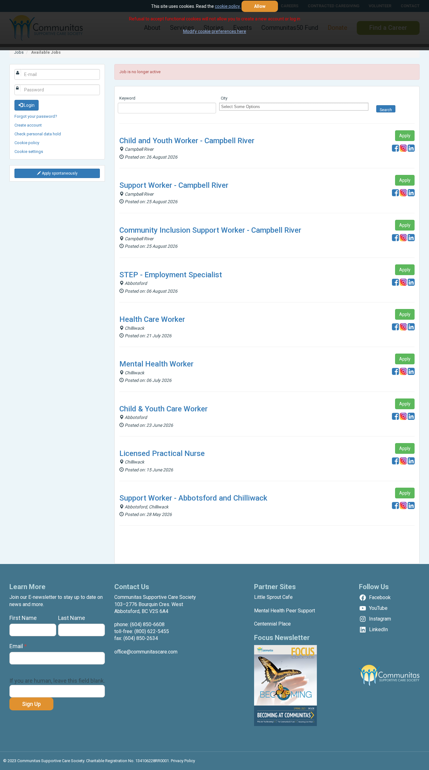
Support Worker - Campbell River (173, 185)
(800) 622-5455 (151, 631)
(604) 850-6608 (147, 624)
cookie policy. (228, 6)
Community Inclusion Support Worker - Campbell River (210, 230)
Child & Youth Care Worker (163, 408)
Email (18, 646)
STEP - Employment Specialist (170, 274)
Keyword (127, 98)
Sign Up (31, 704)
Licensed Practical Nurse (162, 453)
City (224, 98)
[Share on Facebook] (395, 149)
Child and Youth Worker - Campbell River (186, 140)
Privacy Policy (183, 760)
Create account (28, 125)
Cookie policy (26, 142)
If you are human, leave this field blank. (57, 680)
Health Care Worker (152, 319)
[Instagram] (403, 149)
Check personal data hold (37, 134)
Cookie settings (28, 151)
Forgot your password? (35, 116)
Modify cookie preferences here (214, 31)
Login (29, 105)
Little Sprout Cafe (273, 597)
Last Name (71, 618)
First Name (23, 618)
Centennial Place (272, 624)
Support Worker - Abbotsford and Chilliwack (193, 498)
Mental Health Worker (156, 364)
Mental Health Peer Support (284, 611)
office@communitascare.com (145, 652)
